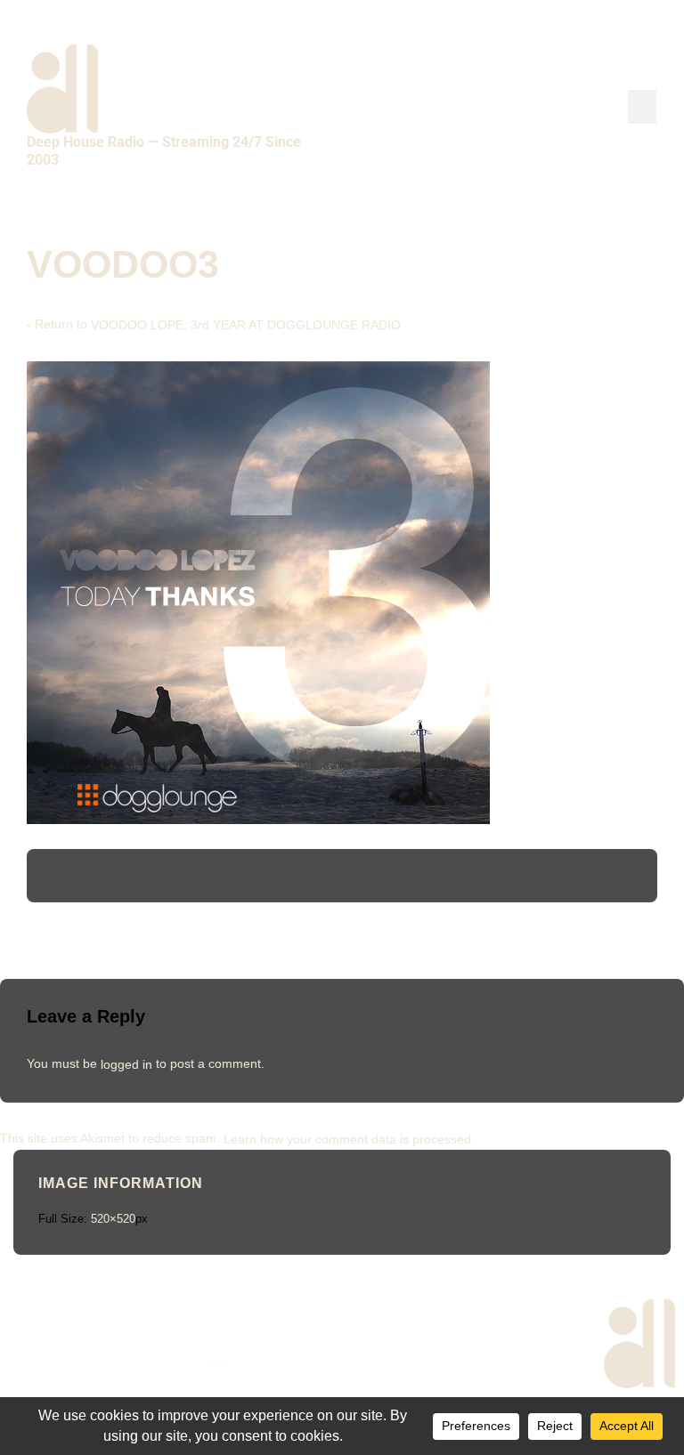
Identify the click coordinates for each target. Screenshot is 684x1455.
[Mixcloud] (168, 1364)
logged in (126, 1063)
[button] (642, 107)
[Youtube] (122, 1364)
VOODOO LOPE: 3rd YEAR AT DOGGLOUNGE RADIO (246, 325)
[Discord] (307, 1364)
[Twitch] (260, 1364)
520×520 (113, 1218)
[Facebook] (29, 1364)
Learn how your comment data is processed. (349, 1138)
